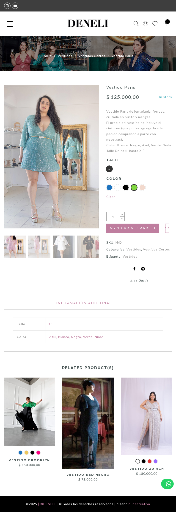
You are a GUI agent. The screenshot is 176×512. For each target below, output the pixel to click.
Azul (52, 337)
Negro (76, 337)
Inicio (47, 56)
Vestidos (65, 56)
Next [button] (86, 160)
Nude (99, 337)
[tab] (84, 303)
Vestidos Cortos (91, 56)
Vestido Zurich (146, 468)
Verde (88, 337)
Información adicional (84, 303)
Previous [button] (15, 160)
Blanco (63, 337)
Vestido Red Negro (88, 474)
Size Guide (139, 280)
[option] (51, 156)
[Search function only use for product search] (136, 23)
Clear (110, 197)
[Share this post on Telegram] (143, 269)
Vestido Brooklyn (29, 460)
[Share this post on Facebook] (134, 269)
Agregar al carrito (133, 228)
